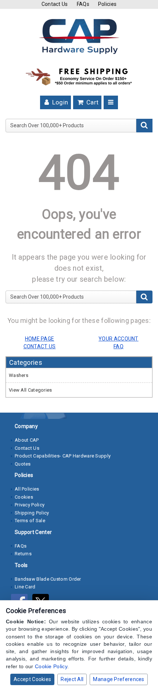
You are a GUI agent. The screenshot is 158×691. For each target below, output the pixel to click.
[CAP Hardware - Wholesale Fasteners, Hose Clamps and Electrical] (79, 36)
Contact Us (55, 4)
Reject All (72, 679)
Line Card (25, 587)
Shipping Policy (32, 513)
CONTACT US (40, 346)
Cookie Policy (51, 666)
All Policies (27, 489)
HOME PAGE (39, 339)
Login (59, 102)
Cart (92, 102)
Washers (18, 375)
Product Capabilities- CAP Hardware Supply (63, 456)
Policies (107, 4)
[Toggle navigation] (110, 102)
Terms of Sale (30, 520)
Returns (23, 553)
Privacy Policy (29, 504)
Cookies (24, 497)
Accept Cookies (32, 679)
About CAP (27, 440)
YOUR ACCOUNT (118, 339)
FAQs (83, 4)
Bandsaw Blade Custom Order (48, 579)
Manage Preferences (118, 679)
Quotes (23, 464)
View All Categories (30, 390)
